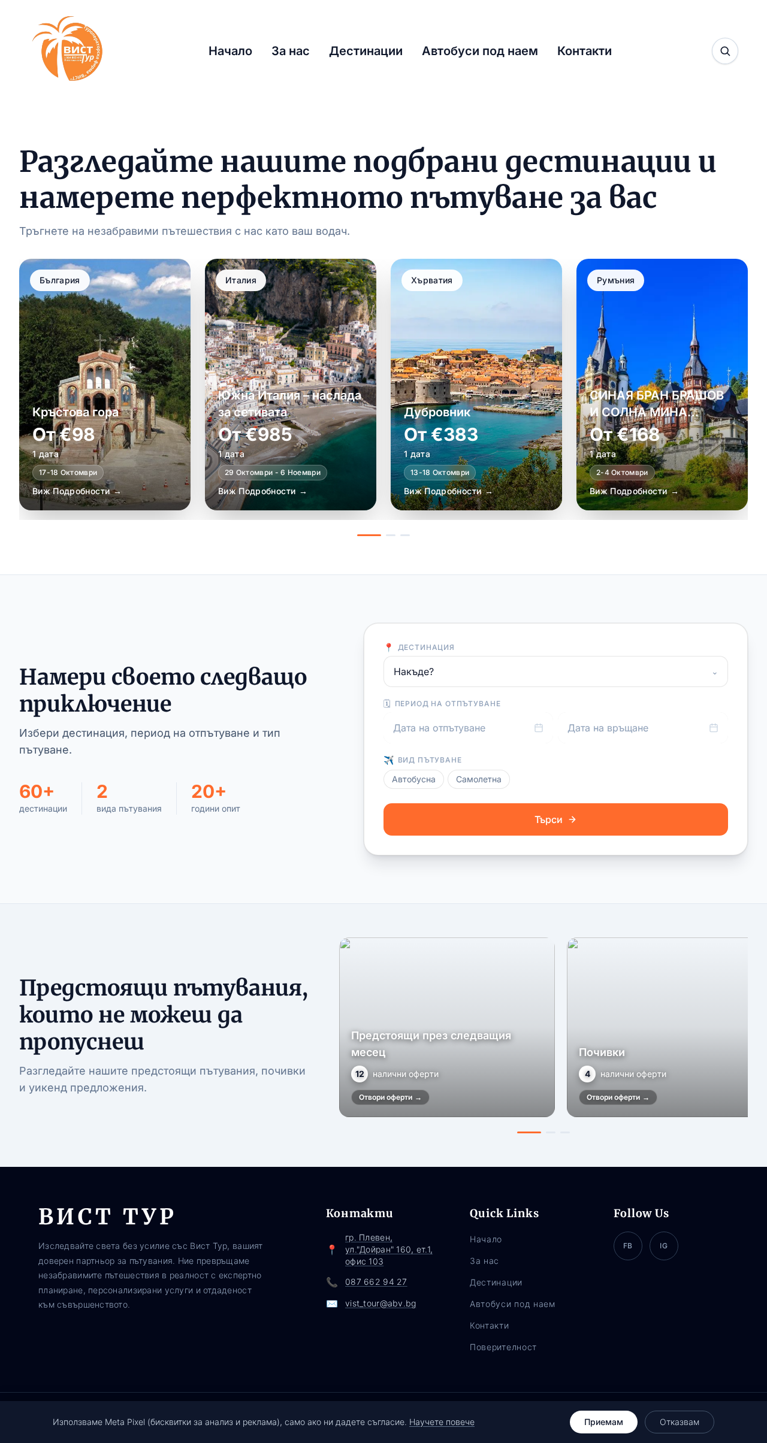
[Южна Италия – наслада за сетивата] (290, 384)
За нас (290, 51)
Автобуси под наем (480, 51)
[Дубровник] (476, 384)
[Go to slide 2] (390, 535)
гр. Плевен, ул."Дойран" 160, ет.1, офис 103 (389, 1249)
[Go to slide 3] (405, 535)
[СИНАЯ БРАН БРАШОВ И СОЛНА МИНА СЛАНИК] (662, 384)
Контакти (584, 51)
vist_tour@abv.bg (380, 1303)
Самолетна (479, 779)
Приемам (603, 1422)
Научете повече (442, 1422)
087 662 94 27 (376, 1281)
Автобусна (414, 779)
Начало (230, 51)
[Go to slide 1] (369, 535)
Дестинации (366, 51)
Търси (549, 819)
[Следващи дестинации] (727, 398)
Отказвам (679, 1422)
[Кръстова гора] (105, 384)
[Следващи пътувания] (734, 1035)
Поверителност (503, 1347)
